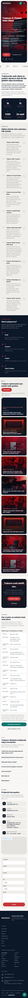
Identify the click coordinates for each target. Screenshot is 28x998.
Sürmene (3, 966)
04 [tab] (12, 59)
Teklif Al (6, 54)
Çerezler (12, 992)
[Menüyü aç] (24, 3)
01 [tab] (3, 59)
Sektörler (3, 931)
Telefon (5, 866)
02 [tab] (6, 59)
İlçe (4, 879)
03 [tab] (9, 59)
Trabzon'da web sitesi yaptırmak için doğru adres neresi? (12, 752)
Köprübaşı (16, 962)
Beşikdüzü (16, 956)
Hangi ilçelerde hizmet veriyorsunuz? (12, 757)
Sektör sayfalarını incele (14, 729)
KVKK (2, 992)
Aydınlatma (17, 992)
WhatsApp (14, 603)
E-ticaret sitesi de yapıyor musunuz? (12, 766)
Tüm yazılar (6, 389)
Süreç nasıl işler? (6, 771)
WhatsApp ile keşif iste (14, 724)
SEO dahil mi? (5, 776)
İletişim (3, 945)
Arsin (2, 956)
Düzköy (16, 960)
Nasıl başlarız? (5, 780)
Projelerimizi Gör (17, 54)
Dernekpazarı (4, 960)
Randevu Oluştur (14, 598)
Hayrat (2, 962)
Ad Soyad (5, 859)
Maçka (3, 964)
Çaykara (16, 958)
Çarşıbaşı (3, 958)
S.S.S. (2, 943)
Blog (2, 941)
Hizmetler (4, 929)
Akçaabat (3, 954)
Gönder (14, 904)
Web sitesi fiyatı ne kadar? (9, 762)
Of (15, 964)
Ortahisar (16, 952)
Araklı (15, 954)
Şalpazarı (16, 966)
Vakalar (3, 933)
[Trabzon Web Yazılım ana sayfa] (6, 3)
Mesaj (4, 892)
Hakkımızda (4, 938)
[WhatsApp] (20, 3)
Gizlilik (6, 992)
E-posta (5, 872)
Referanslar (4, 936)
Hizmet (5, 885)
